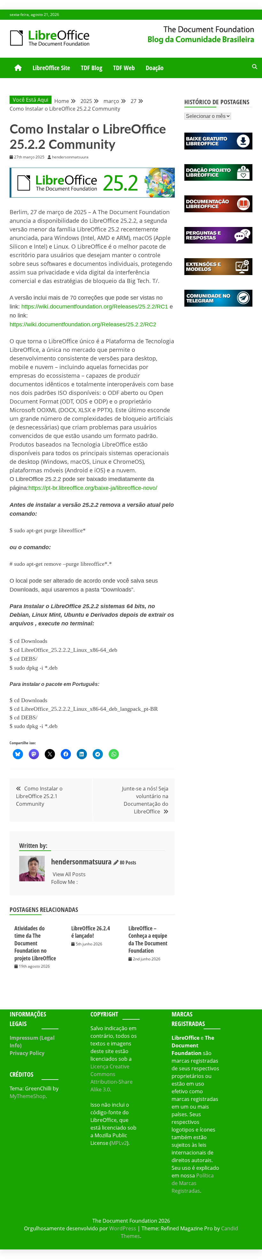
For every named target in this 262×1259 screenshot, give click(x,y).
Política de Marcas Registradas (193, 1183)
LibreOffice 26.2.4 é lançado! (90, 931)
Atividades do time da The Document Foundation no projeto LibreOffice (35, 943)
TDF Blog (91, 67)
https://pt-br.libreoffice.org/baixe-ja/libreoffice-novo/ (92, 488)
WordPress (122, 1228)
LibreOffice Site (51, 67)
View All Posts (69, 874)
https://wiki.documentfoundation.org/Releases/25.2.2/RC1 (95, 306)
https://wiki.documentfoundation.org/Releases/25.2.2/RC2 (83, 324)
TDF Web (124, 67)
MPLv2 (119, 1142)
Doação (155, 67)
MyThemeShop (28, 1096)
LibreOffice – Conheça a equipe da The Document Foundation (147, 939)
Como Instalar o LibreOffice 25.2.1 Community (39, 796)
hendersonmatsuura (81, 861)
